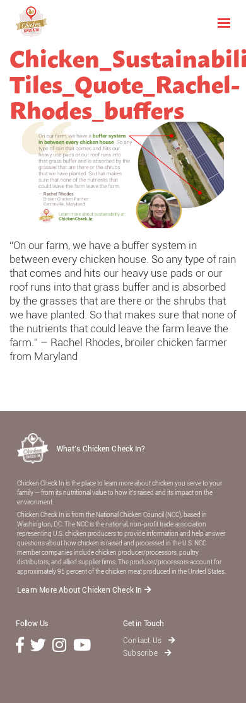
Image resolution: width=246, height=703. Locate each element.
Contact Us (143, 640)
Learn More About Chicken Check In (80, 590)
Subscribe (141, 653)
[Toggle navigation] (224, 22)
